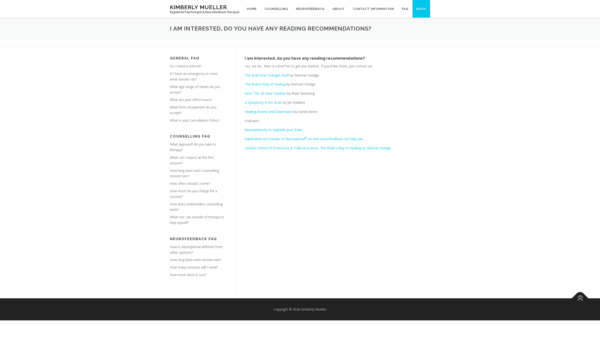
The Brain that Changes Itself (267, 75)
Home (252, 9)
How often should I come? (190, 183)
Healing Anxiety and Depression (269, 111)
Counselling (276, 9)
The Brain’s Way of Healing (265, 84)
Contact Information (373, 9)
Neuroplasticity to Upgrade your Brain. (274, 129)
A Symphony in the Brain (263, 102)
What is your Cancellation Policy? (195, 120)
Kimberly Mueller (198, 7)
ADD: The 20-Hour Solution (265, 93)
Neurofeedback (310, 9)
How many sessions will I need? (194, 267)
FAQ (405, 9)
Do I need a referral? (185, 66)
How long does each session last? (195, 259)
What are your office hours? (191, 99)
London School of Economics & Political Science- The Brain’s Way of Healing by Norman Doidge (318, 148)
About (339, 9)
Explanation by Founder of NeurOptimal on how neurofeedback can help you (304, 139)
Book (421, 9)
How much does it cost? (188, 275)
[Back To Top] (580, 298)
